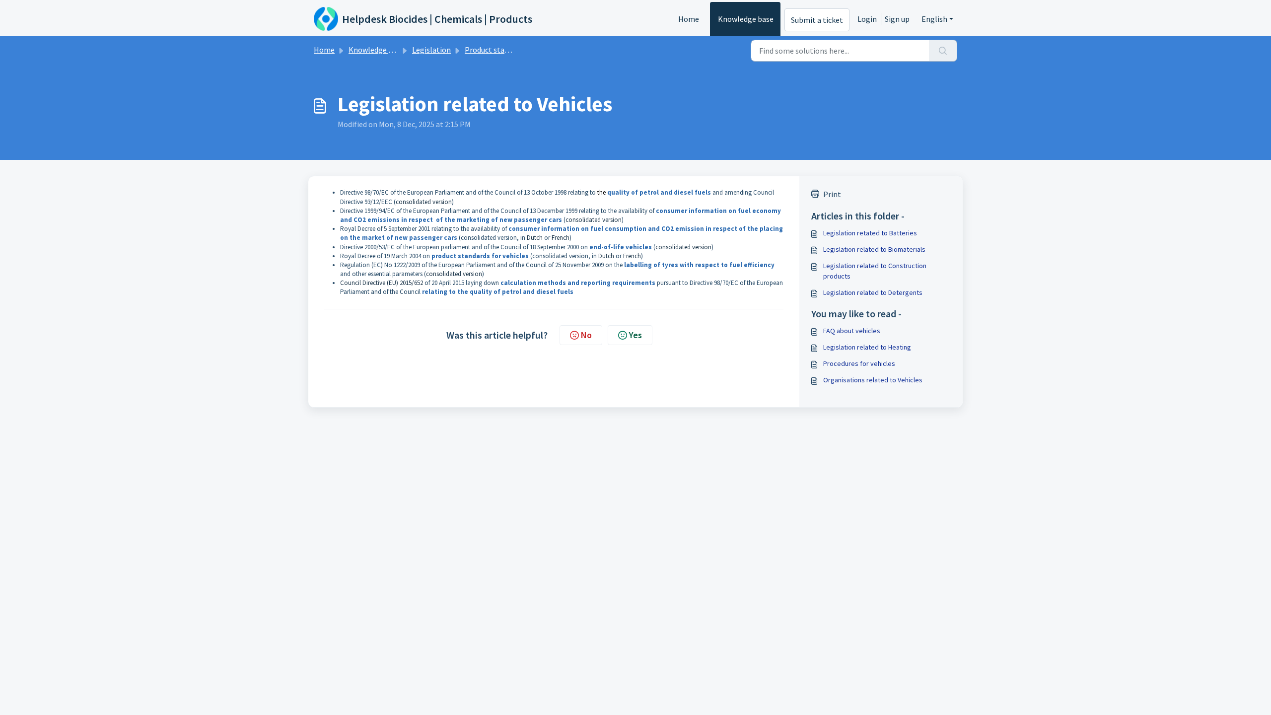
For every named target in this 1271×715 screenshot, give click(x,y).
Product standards (496, 50)
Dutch (535, 237)
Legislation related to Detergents (872, 292)
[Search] (943, 51)
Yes (635, 335)
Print (832, 194)
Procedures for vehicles (859, 363)
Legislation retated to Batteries (870, 232)
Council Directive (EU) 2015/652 (381, 283)
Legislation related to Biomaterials (874, 249)
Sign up (897, 19)
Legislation (431, 50)
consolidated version (424, 202)
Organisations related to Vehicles (872, 379)
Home (688, 19)
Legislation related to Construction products (874, 271)
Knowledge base (746, 19)
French (560, 237)
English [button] (934, 19)
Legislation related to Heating (867, 347)
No (586, 335)
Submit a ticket (817, 20)
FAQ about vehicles (851, 330)
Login (867, 19)
